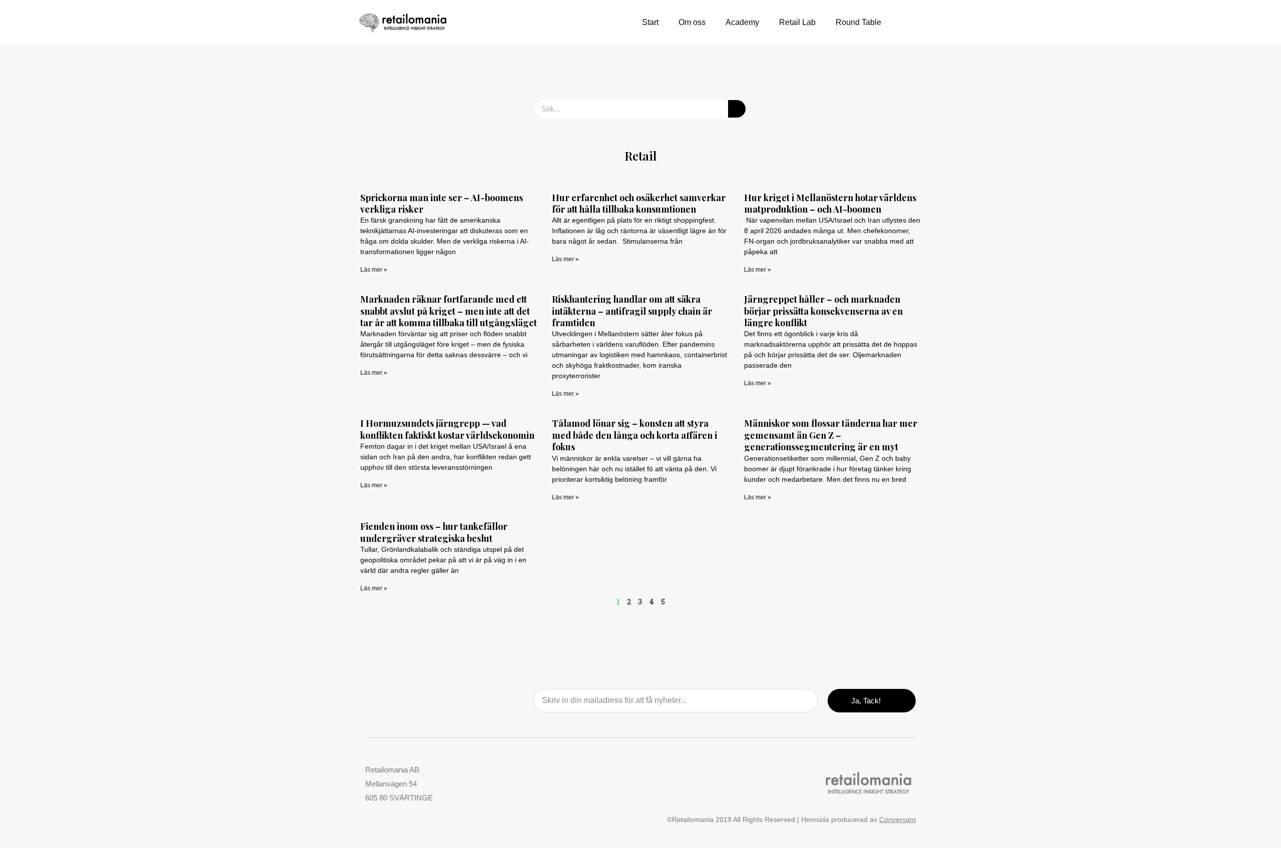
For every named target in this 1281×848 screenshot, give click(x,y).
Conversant (897, 819)
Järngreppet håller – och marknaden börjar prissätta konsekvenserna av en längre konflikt (823, 311)
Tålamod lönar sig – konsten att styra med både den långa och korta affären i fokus (634, 435)
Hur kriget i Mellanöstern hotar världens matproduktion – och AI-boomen (830, 203)
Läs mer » (373, 269)
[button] (908, 23)
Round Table (858, 22)
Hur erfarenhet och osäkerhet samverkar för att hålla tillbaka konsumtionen (639, 203)
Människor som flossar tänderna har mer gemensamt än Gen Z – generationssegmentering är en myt (830, 435)
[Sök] (737, 109)
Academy (742, 22)
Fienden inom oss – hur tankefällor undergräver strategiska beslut (433, 532)
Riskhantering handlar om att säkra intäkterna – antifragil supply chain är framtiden (632, 311)
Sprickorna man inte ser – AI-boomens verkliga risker (441, 203)
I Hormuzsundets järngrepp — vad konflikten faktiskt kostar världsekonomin (447, 429)
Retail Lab (797, 22)
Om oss (692, 22)
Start (650, 22)
